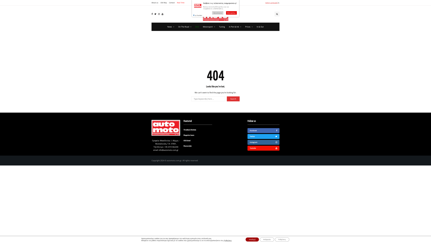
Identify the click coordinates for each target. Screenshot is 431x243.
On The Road (183, 27)
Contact (172, 3)
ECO (197, 27)
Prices (247, 27)
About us (155, 3)
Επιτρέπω (231, 13)
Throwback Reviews (190, 130)
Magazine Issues (189, 135)
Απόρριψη (267, 239)
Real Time (180, 3)
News (169, 27)
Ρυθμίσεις (228, 241)
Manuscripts (188, 146)
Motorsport (208, 27)
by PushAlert (198, 15)
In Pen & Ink (234, 27)
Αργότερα (217, 13)
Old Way (164, 3)
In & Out (260, 27)
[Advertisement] (215, 51)
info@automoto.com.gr (168, 150)
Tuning (222, 27)
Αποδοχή (252, 239)
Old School (187, 140)
